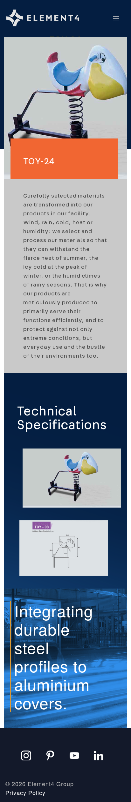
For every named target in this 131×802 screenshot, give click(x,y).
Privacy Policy (25, 792)
